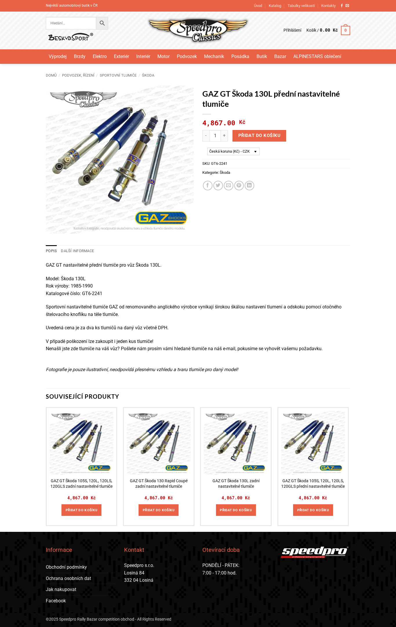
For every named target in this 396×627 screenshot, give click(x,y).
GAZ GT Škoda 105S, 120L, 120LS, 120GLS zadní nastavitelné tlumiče (81, 483)
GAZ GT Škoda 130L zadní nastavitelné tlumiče (235, 483)
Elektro (100, 56)
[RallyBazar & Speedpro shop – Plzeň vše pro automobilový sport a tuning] (198, 30)
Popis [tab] (51, 251)
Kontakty (328, 5)
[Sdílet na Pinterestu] (239, 185)
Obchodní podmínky (66, 567)
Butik (262, 56)
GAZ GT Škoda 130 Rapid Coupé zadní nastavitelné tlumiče (159, 483)
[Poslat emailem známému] (228, 185)
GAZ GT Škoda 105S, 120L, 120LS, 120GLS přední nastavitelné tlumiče (313, 483)
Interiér (143, 56)
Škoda (148, 75)
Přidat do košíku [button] (82, 510)
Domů (51, 75)
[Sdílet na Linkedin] (249, 185)
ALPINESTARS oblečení (317, 56)
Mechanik (214, 56)
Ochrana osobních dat (68, 578)
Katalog (275, 5)
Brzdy (80, 56)
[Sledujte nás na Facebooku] (342, 6)
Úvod (258, 5)
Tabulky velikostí (301, 5)
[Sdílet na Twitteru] (218, 185)
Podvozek (187, 56)
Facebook (56, 600)
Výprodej (58, 56)
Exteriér (121, 56)
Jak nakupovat (61, 589)
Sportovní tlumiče (118, 75)
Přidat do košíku (259, 135)
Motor (163, 56)
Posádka (240, 56)
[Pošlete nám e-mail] (347, 6)
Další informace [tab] (77, 251)
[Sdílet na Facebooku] (207, 185)
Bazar (280, 56)
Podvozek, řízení (78, 75)
